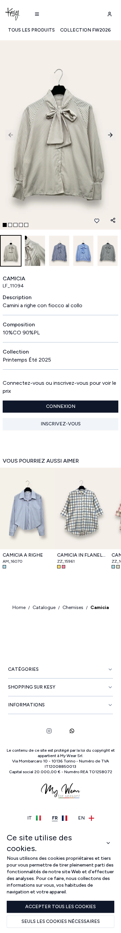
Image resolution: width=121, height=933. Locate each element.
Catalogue (44, 607)
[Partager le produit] (113, 220)
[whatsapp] (72, 731)
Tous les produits (31, 30)
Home (19, 607)
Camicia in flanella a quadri (81, 555)
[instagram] (49, 731)
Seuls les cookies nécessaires (61, 921)
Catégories (23, 669)
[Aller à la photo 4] (21, 225)
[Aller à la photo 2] (10, 225)
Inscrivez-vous (61, 424)
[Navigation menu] (37, 14)
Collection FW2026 (85, 30)
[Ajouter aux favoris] (97, 221)
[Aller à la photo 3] (15, 225)
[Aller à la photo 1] (5, 225)
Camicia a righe (23, 555)
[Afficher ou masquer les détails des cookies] (108, 843)
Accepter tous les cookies (60, 906)
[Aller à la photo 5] (26, 225)
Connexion (60, 406)
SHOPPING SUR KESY (31, 687)
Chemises (73, 607)
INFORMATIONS (26, 705)
